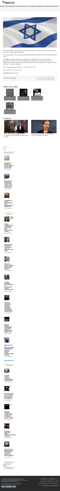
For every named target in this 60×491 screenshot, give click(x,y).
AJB (14, 486)
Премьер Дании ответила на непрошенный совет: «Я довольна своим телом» (42, 134)
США (20, 70)
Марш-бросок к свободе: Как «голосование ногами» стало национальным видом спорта (8, 184)
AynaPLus (8, 486)
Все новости (9, 360)
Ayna (3, 486)
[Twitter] (41, 78)
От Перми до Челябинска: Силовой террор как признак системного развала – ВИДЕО (8, 411)
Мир (34, 67)
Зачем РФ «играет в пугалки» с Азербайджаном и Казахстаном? (8, 378)
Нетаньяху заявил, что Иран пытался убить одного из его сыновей (8, 266)
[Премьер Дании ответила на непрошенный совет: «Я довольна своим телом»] (44, 126)
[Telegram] (48, 78)
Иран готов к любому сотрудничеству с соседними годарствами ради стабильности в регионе (16, 135)
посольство (15, 70)
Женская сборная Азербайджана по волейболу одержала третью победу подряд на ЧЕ (8, 328)
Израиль (9, 70)
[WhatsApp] (45, 78)
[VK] (52, 78)
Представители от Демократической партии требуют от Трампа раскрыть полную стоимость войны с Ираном (9, 349)
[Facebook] (38, 78)
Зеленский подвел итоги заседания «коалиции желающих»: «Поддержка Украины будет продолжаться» (8, 307)
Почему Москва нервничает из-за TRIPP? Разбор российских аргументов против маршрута (9, 452)
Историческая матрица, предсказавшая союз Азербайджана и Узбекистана (8, 203)
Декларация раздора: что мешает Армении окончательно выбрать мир (8, 165)
